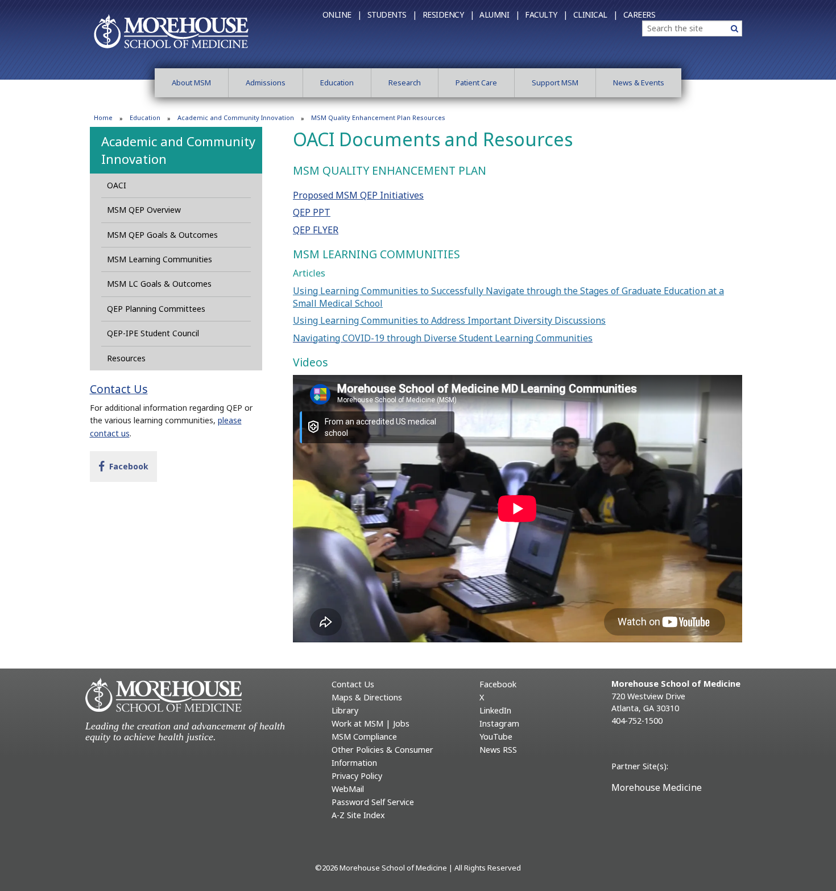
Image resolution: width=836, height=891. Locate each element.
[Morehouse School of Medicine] (171, 30)
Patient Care (476, 82)
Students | (392, 14)
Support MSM (555, 82)
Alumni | (499, 14)
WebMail (348, 788)
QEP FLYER (315, 230)
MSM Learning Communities (159, 259)
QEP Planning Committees (156, 308)
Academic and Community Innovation (235, 117)
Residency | (448, 14)
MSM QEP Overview (144, 209)
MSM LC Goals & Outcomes (159, 283)
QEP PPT (311, 212)
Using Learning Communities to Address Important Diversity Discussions (449, 320)
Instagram (499, 723)
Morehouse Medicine (656, 787)
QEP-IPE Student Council (153, 333)
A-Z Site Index (358, 815)
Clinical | (595, 14)
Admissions (265, 82)
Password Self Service (373, 802)
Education (337, 82)
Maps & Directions (367, 697)
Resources (126, 358)
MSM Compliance (364, 736)
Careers (639, 14)
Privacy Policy (357, 775)
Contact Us (119, 389)
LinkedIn (495, 710)
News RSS (498, 749)
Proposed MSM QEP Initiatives (358, 195)
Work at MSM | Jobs (370, 723)
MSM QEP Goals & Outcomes (162, 234)
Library (345, 710)
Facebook (126, 466)
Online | (342, 14)
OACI (116, 185)
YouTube (495, 736)
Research (404, 82)
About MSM (191, 82)
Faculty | (546, 14)
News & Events (638, 82)
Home (103, 117)
